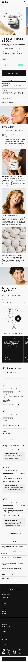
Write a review (14, 377)
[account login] (21, 2)
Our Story (4, 613)
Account (4, 623)
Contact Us (4, 631)
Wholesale (4, 624)
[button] (16, 404)
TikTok (3, 642)
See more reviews (15, 534)
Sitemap (4, 629)
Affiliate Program (6, 626)
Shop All (4, 603)
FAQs (3, 628)
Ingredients (4, 611)
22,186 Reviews (12, 37)
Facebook (4, 644)
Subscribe (5, 597)
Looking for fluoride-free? (14, 80)
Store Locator (5, 615)
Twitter (3, 641)
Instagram (4, 639)
